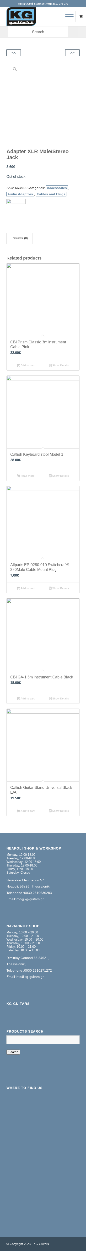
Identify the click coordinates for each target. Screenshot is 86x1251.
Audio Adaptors (20, 194)
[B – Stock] (35, 16)
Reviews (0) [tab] (19, 238)
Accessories (57, 188)
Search (13, 1052)
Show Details (60, 365)
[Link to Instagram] (76, 1243)
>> (72, 53)
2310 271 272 (60, 3)
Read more (27, 475)
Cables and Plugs (51, 194)
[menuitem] (70, 16)
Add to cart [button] (27, 365)
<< (13, 53)
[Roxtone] (16, 208)
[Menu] (67, 16)
